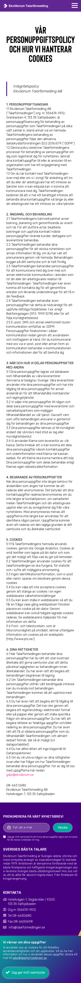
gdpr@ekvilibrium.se (20, 775)
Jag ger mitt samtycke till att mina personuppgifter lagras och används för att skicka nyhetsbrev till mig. (42, 838)
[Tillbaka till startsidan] (25, 6)
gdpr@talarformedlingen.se (30, 958)
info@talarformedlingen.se (27, 927)
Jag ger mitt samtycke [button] (28, 972)
